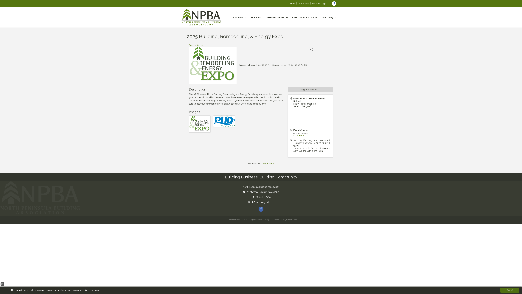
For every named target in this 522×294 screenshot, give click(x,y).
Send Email (299, 135)
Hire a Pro (256, 17)
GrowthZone (267, 163)
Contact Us (303, 3)
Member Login (319, 3)
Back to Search (196, 45)
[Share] (311, 50)
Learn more (94, 290)
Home (292, 3)
